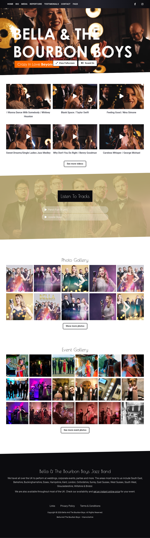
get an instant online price (106, 491)
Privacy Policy (67, 506)
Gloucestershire (65, 486)
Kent (64, 482)
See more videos (75, 163)
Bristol (89, 486)
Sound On (89, 63)
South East (136, 478)
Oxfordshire (83, 482)
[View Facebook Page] (135, 4)
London (72, 482)
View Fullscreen (66, 63)
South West (130, 482)
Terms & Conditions (90, 506)
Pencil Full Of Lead (57, 209)
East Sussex (103, 482)
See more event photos (75, 430)
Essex (46, 482)
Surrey (93, 482)
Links (52, 506)
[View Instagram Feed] (142, 4)
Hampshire (55, 482)
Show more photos (75, 326)
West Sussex (116, 482)
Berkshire (18, 482)
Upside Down (55, 217)
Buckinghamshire (33, 482)
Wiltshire (78, 486)
